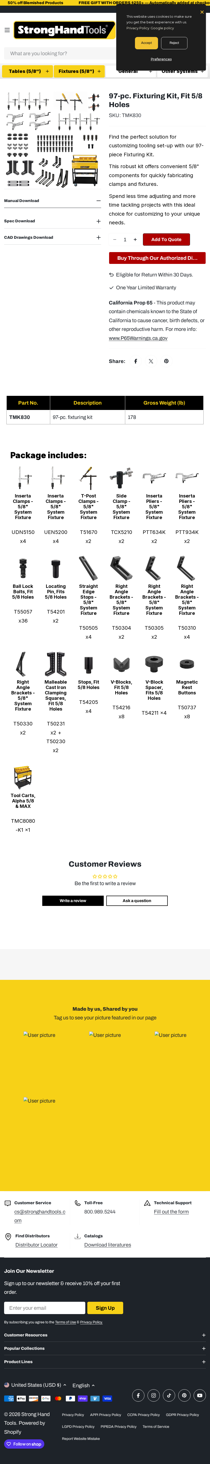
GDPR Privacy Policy (182, 1415)
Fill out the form (171, 1211)
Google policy (162, 28)
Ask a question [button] (137, 900)
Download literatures (107, 1245)
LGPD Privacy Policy (78, 1427)
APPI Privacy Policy (105, 1415)
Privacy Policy (73, 1415)
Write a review (73, 900)
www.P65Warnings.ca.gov (138, 338)
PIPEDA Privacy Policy (118, 1427)
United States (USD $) (36, 1385)
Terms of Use (65, 1322)
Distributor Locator (36, 1245)
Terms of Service (156, 1427)
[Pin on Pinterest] (166, 361)
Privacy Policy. (91, 1322)
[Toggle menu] (7, 30)
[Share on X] (151, 361)
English (81, 1385)
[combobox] (105, 53)
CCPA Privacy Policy (143, 1415)
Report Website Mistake (81, 1439)
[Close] (202, 11)
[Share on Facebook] (136, 361)
